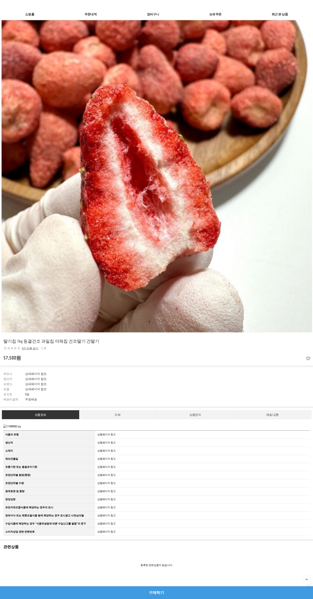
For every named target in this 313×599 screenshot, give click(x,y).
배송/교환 (272, 414)
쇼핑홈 (29, 14)
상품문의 (195, 414)
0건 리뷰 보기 (30, 348)
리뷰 (118, 414)
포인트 (7, 394)
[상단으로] (306, 580)
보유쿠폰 (215, 14)
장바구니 (153, 14)
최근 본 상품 (280, 14)
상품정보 (40, 414)
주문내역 (91, 14)
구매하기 (156, 592)
